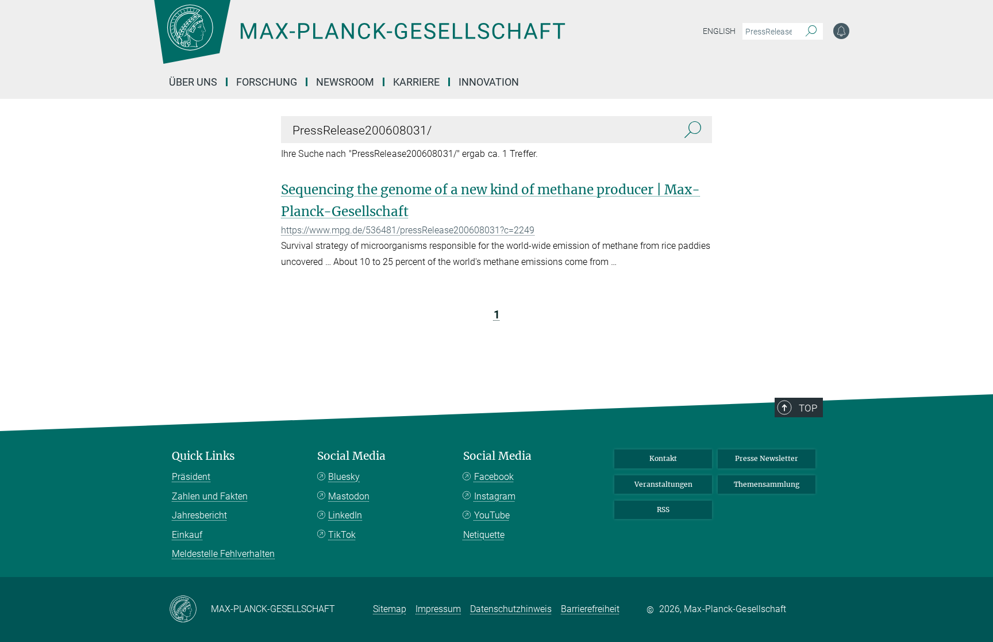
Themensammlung (766, 484)
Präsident (191, 476)
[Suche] (811, 32)
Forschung (266, 82)
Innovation (489, 82)
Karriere (416, 82)
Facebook (494, 476)
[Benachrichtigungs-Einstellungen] (841, 31)
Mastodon (349, 496)
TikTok (342, 534)
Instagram (494, 496)
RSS (663, 509)
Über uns (193, 82)
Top (808, 408)
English (719, 31)
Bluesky (344, 476)
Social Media (351, 456)
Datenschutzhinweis (511, 608)
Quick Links (203, 456)
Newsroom (345, 82)
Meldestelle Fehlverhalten (223, 553)
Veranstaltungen (663, 484)
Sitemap (389, 608)
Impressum (438, 608)
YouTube (492, 515)
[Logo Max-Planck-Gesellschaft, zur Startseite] (359, 40)
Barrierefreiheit (590, 608)
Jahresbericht (199, 515)
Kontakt (663, 458)
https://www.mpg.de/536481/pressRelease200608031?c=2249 (407, 230)
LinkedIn (345, 515)
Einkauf (187, 534)
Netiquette (484, 534)
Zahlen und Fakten (210, 496)
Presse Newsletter (766, 458)
